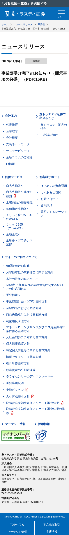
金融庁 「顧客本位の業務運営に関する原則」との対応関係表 (36, 286)
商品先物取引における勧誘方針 (26, 314)
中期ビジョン (15, 389)
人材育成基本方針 (18, 396)
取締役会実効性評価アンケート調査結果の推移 (35, 411)
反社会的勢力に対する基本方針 (26, 337)
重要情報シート (16, 295)
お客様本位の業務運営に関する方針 (29, 272)
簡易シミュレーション (53, 213)
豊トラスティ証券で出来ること (52, 116)
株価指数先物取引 (18, 208)
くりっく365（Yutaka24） (15, 226)
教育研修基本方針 (18, 363)
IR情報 (10, 163)
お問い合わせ (49, 199)
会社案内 (11, 115)
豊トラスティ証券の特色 (53, 126)
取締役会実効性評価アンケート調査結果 (32, 403)
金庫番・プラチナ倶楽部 (19, 242)
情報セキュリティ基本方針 (23, 356)
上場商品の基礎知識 (19, 202)
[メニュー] (61, 12)
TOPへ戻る (17, 524)
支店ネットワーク (18, 144)
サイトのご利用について (21, 257)
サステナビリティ (18, 150)
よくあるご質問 (50, 192)
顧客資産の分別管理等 (21, 370)
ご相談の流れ (49, 134)
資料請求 (46, 205)
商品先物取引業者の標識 (19, 194)
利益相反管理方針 (18, 321)
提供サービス (14, 177)
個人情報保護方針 (18, 343)
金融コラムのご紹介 (19, 157)
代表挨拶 (12, 124)
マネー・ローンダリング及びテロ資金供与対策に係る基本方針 (35, 329)
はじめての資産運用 (53, 185)
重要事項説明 (15, 383)
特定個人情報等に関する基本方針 (28, 350)
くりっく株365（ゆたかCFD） (19, 216)
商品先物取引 (15, 185)
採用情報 (44, 424)
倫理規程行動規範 (18, 265)
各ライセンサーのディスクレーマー (29, 376)
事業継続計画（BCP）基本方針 (27, 301)
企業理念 (12, 131)
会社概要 (12, 137)
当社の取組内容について (22, 278)
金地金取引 (13, 234)
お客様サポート (49, 177)
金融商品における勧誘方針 (23, 308)
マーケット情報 (15, 424)
